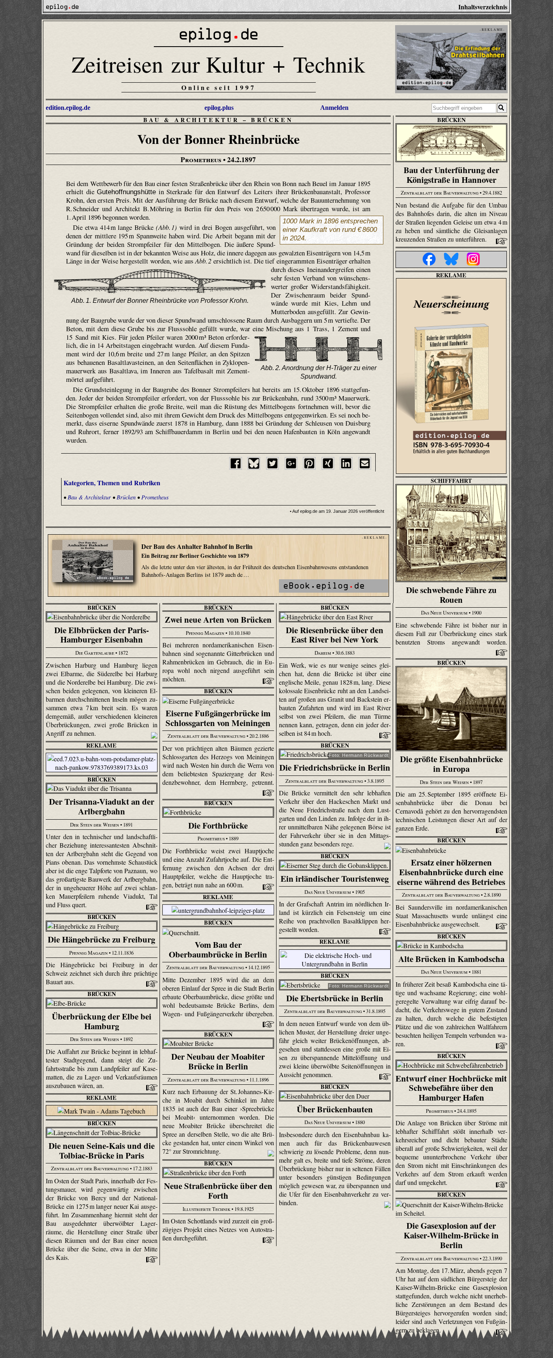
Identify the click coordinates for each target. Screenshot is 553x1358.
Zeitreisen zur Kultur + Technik (218, 64)
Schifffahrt (451, 480)
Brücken (272, 120)
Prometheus (155, 497)
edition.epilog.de (68, 107)
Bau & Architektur (191, 120)
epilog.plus (219, 107)
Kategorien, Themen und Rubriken (112, 482)
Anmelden (334, 107)
